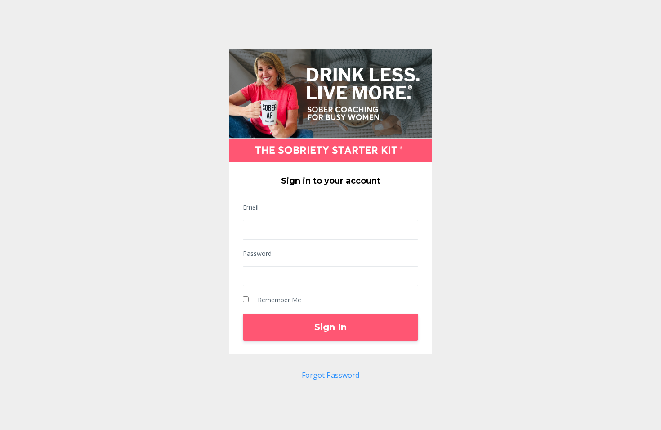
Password (257, 253)
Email (251, 207)
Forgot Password (330, 375)
